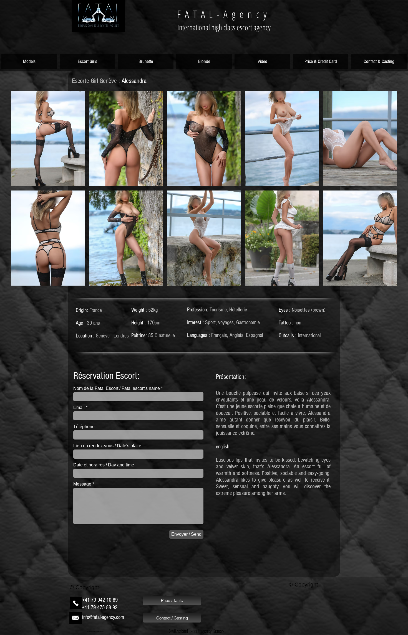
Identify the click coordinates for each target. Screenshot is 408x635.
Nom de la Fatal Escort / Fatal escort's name (116, 388)
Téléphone (84, 427)
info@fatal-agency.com (103, 617)
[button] (48, 138)
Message (82, 484)
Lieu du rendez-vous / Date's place (107, 446)
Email (79, 407)
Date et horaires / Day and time (103, 465)
